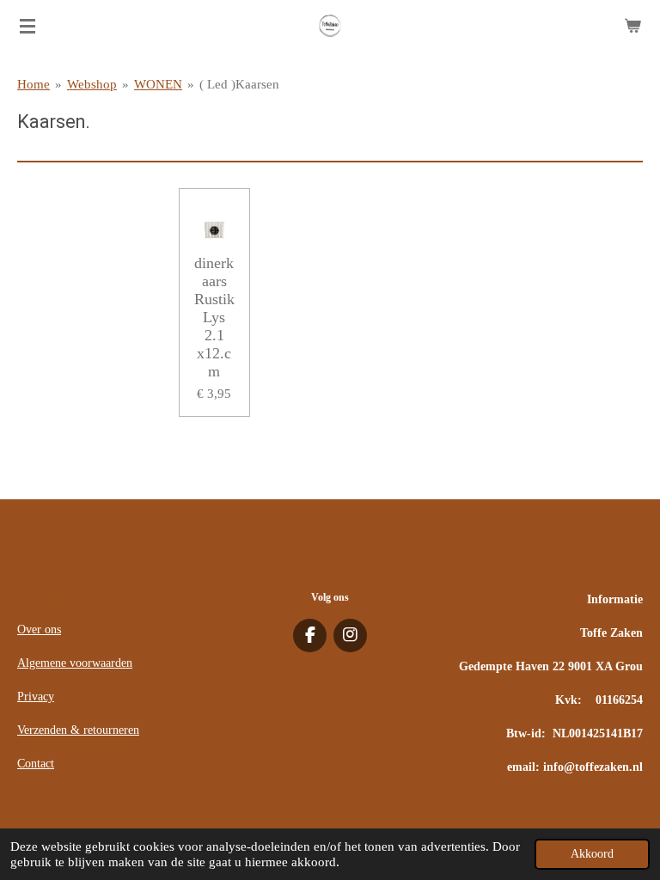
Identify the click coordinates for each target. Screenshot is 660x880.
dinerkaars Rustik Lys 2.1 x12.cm (214, 317)
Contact (35, 763)
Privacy (35, 696)
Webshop (92, 84)
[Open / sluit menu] (27, 26)
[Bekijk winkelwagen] (632, 26)
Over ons (39, 629)
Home (33, 84)
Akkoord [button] (592, 853)
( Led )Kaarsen (239, 84)
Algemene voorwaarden (74, 663)
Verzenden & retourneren (78, 730)
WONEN (158, 84)
